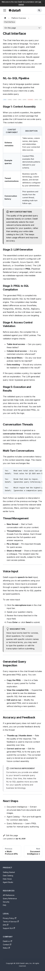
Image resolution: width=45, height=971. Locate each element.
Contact (6, 945)
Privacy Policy (8, 918)
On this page (10, 28)
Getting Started (9, 872)
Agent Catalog (13, 816)
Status (5, 948)
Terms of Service (10, 922)
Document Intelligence (17, 807)
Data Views (7, 879)
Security (6, 902)
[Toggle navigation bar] (4, 10)
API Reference (8, 895)
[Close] (43, 3)
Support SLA (8, 928)
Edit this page (12, 835)
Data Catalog (8, 876)
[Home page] (5, 18)
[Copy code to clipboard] (39, 470)
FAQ (4, 905)
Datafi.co (6, 941)
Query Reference (14, 823)
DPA (4, 925)
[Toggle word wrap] (35, 470)
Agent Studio (8, 882)
